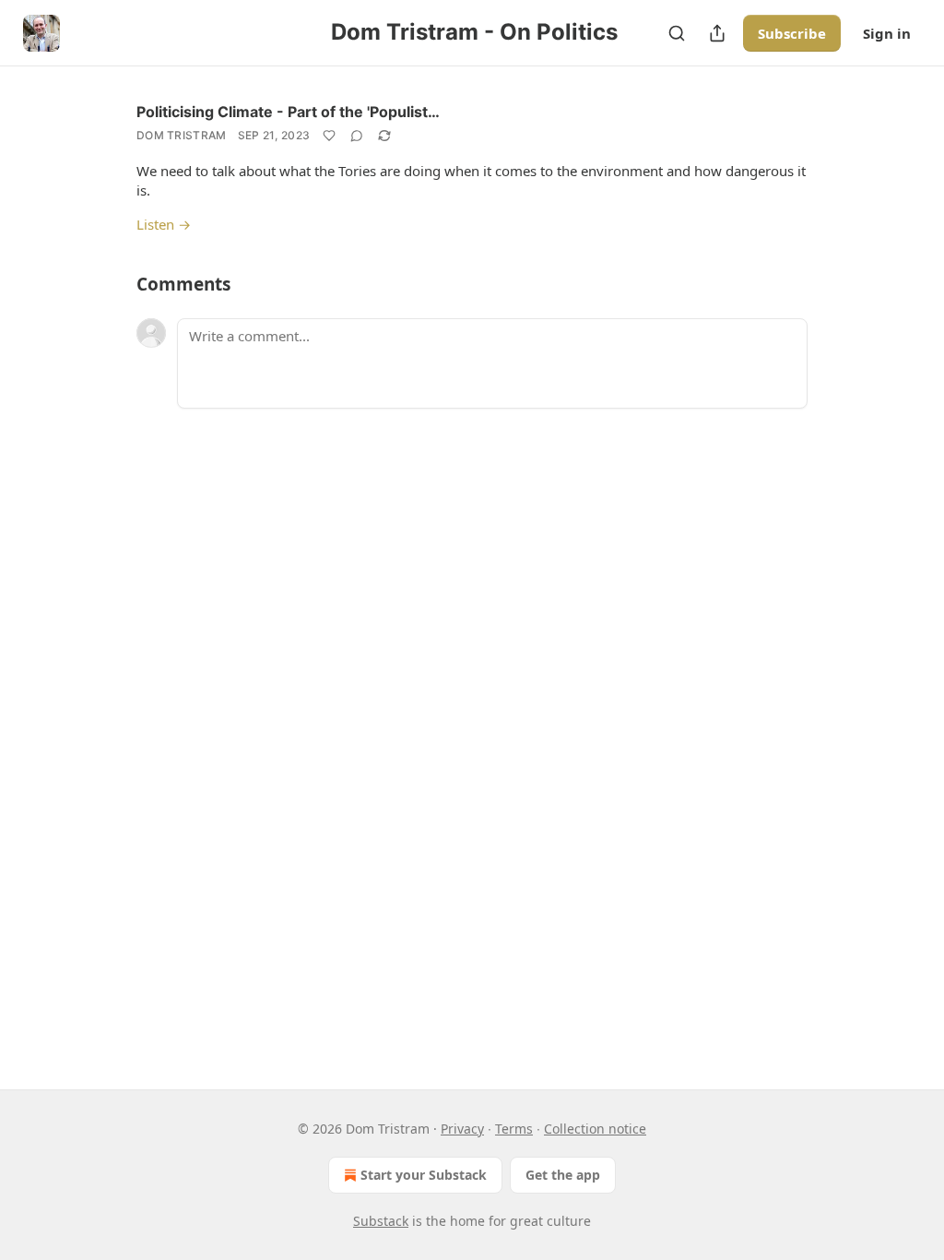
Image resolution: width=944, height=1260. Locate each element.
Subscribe (792, 33)
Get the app (562, 1174)
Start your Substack (423, 1174)
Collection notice (595, 1128)
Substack (380, 1221)
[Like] (329, 136)
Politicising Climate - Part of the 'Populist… (288, 111)
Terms (514, 1128)
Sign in (887, 33)
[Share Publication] (717, 33)
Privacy (462, 1128)
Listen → (163, 224)
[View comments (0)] (357, 136)
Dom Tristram (181, 135)
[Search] (676, 33)
